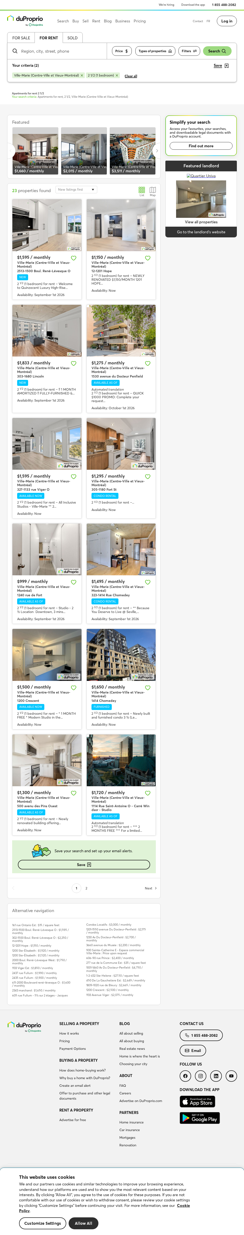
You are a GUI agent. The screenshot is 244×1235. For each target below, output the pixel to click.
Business (122, 21)
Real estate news (132, 1048)
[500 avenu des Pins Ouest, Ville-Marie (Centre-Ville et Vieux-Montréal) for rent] (46, 760)
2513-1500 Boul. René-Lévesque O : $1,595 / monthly (40, 931)
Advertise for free (72, 1120)
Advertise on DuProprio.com (140, 1101)
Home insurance (131, 1122)
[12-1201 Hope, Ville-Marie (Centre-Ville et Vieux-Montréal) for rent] (121, 225)
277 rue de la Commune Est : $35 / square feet (116, 963)
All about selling (131, 1033)
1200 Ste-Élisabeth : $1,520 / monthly (35, 955)
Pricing (64, 1041)
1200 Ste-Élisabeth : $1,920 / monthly (35, 950)
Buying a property (78, 1060)
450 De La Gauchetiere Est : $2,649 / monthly (115, 980)
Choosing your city (133, 1064)
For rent (49, 38)
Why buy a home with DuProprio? (84, 1078)
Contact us (191, 1023)
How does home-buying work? (82, 1070)
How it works (69, 1033)
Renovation (127, 1145)
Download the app (193, 4)
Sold (72, 38)
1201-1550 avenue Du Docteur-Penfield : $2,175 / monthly (116, 931)
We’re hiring (166, 4)
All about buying (131, 1041)
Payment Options (72, 1048)
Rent (96, 21)
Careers (125, 1093)
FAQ (122, 1085)
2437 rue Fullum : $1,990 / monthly (34, 973)
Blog (124, 1023)
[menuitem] (87, 1036)
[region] (122, 1201)
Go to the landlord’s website (201, 232)
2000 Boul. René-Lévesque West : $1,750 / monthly (39, 961)
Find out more (201, 145)
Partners (128, 1112)
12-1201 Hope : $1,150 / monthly (31, 945)
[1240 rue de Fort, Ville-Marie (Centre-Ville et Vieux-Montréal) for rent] (46, 549)
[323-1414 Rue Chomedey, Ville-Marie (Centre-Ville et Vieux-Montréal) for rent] (121, 549)
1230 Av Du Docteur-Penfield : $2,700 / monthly (111, 938)
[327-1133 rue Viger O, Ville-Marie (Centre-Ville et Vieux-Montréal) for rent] (46, 444)
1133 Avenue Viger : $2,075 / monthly (109, 995)
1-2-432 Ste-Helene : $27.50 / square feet (112, 975)
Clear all (131, 76)
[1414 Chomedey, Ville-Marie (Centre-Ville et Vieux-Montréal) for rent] (121, 655)
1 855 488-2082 (224, 5)
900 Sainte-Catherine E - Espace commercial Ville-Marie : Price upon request (115, 951)
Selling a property (79, 1023)
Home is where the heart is (139, 1056)
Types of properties (152, 51)
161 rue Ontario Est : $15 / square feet (35, 925)
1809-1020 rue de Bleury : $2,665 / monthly (113, 985)
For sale (21, 38)
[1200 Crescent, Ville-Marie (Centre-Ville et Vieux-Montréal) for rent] (46, 655)
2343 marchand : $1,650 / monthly (34, 990)
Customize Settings (42, 1223)
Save (81, 864)
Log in (226, 21)
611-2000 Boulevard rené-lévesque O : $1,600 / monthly (41, 984)
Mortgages (127, 1137)
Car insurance (129, 1130)
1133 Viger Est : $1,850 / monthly (32, 968)
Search (214, 51)
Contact (198, 21)
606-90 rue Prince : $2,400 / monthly (110, 958)
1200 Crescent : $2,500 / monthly (107, 990)
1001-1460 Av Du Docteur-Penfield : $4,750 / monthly (114, 969)
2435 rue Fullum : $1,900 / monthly (34, 978)
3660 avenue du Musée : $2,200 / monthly (113, 945)
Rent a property (76, 1110)
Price (119, 51)
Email (196, 1050)
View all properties (201, 222)
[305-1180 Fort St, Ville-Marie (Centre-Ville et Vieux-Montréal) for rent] (121, 444)
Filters (186, 51)
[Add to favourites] (74, 258)
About (125, 1075)
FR (208, 21)
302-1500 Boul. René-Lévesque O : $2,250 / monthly (40, 939)
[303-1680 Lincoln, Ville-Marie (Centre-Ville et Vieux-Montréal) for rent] (46, 331)
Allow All (83, 1223)
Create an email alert (75, 1085)
